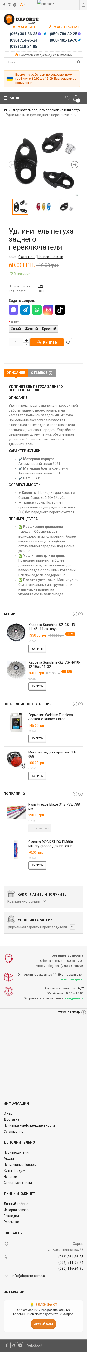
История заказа (16, 1210)
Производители (16, 1152)
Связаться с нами (18, 1183)
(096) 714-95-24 (23, 40)
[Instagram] (48, 310)
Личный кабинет (17, 1204)
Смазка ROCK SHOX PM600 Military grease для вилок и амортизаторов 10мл (50, 846)
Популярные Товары (20, 1164)
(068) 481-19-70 (63, 40)
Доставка (11, 1119)
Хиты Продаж (14, 1171)
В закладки (68, 342)
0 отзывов (26, 257)
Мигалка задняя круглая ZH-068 (52, 754)
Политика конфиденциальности (29, 1125)
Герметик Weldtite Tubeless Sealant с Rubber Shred (50, 717)
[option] (43, 161)
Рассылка (11, 1222)
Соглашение (13, 1131)
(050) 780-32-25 (63, 34)
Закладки (11, 1216)
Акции (9, 1158)
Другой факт (43, 1324)
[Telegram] (44, 34)
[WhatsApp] (37, 310)
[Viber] (39, 34)
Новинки (10, 1177)
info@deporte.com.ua (28, 1276)
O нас (8, 1113)
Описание (16, 373)
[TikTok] (60, 310)
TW (40, 286)
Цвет (15, 322)
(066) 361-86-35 (23, 34)
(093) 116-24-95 (23, 46)
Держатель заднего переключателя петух (46, 110)
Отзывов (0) (42, 373)
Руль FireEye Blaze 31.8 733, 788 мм (54, 806)
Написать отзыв (50, 257)
